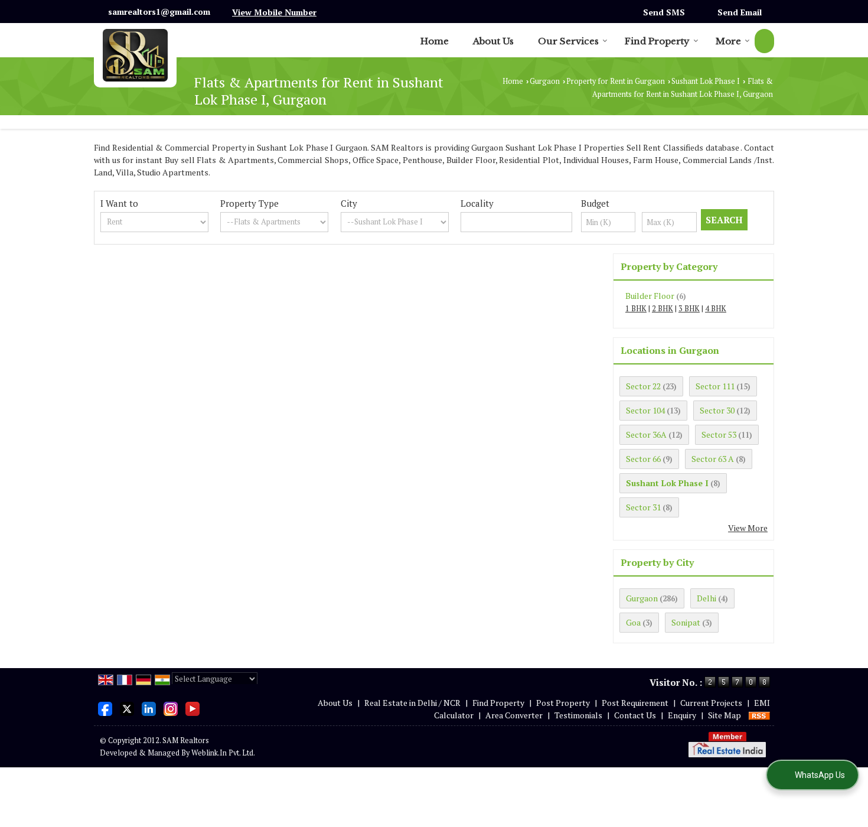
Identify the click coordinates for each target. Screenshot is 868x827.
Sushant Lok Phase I (705, 81)
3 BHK (689, 309)
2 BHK (662, 309)
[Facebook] (105, 707)
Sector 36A (646, 434)
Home (434, 41)
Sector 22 (643, 386)
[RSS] (759, 715)
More (728, 41)
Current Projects (711, 702)
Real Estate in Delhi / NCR (412, 702)
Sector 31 (643, 507)
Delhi (706, 598)
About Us (493, 41)
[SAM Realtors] (135, 55)
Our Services (568, 41)
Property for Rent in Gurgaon (615, 81)
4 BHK (715, 309)
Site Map (724, 715)
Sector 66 (643, 458)
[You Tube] (192, 707)
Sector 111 (715, 386)
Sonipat (685, 622)
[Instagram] (171, 707)
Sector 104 (645, 410)
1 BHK (636, 309)
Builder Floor (649, 295)
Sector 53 (718, 434)
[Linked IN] (149, 707)
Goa (633, 622)
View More (748, 527)
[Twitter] (127, 707)
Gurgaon (545, 81)
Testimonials (578, 715)
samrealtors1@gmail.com (159, 11)
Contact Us (635, 715)
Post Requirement (635, 702)
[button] (274, 12)
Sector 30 (717, 410)
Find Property (657, 41)
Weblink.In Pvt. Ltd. (223, 753)
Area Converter (514, 715)
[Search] (764, 41)
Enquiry (682, 715)
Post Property (563, 702)
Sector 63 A (712, 458)
